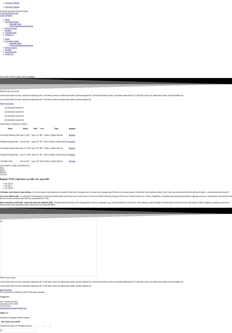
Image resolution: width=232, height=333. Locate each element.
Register (72, 135)
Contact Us (9, 35)
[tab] (118, 184)
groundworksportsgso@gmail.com (13, 308)
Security (54, 326)
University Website (12, 3)
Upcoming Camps (12, 22)
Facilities (8, 30)
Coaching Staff (10, 33)
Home (7, 20)
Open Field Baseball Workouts (21, 26)
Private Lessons (11, 28)
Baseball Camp (15, 24)
